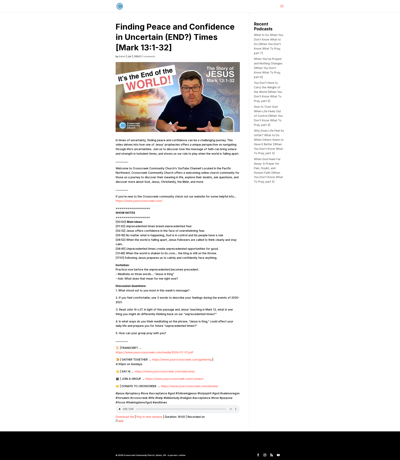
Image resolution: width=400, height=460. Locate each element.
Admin (122, 56)
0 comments (148, 56)
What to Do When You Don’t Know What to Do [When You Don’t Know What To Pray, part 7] (268, 44)
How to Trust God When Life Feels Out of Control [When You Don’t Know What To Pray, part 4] (268, 115)
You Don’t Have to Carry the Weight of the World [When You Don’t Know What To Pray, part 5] (268, 91)
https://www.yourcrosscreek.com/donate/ (189, 386)
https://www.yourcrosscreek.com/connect (174, 378)
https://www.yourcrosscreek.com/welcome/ (165, 371)
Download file (125, 416)
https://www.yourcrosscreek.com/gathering (182, 359)
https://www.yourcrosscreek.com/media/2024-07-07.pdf (154, 352)
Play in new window (149, 416)
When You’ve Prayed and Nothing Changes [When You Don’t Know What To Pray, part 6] (268, 67)
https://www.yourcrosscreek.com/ (139, 200)
